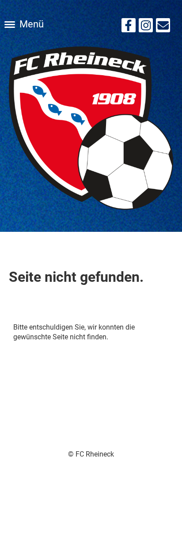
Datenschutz (91, 515)
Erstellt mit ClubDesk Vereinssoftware (91, 464)
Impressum (91, 504)
